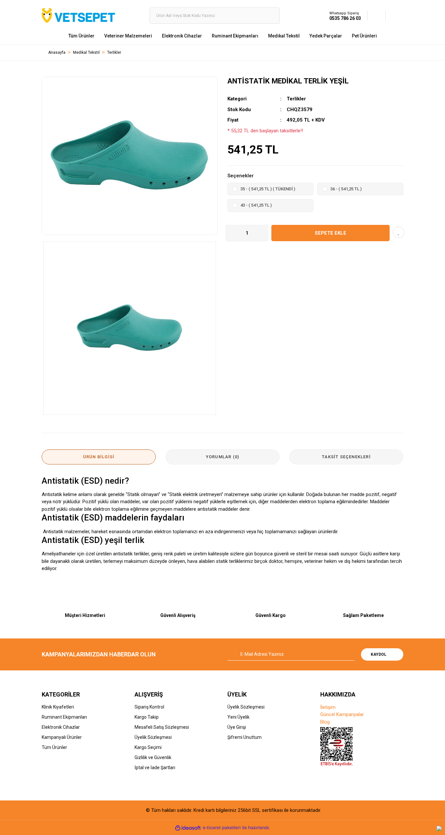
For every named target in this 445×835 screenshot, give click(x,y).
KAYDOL (378, 654)
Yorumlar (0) (222, 456)
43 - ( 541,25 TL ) (256, 205)
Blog (325, 722)
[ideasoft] (188, 828)
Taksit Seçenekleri (346, 456)
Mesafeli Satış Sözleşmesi (162, 727)
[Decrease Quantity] (231, 233)
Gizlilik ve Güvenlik (153, 757)
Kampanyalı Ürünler (62, 737)
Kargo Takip (147, 717)
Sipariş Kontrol (149, 707)
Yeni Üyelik (238, 717)
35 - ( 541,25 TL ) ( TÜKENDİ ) (267, 188)
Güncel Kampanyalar (342, 714)
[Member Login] (376, 15)
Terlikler (296, 99)
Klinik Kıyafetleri (58, 707)
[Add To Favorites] (398, 232)
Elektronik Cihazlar (61, 727)
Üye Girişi (236, 727)
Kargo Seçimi (148, 747)
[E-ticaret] (222, 828)
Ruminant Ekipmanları (64, 717)
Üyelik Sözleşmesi (153, 737)
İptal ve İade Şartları (155, 767)
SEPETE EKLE (330, 233)
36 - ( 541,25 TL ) (346, 188)
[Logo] (78, 15)
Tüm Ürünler (54, 747)
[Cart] (394, 15)
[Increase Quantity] (263, 233)
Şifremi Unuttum (244, 737)
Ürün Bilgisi (98, 456)
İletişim (328, 707)
